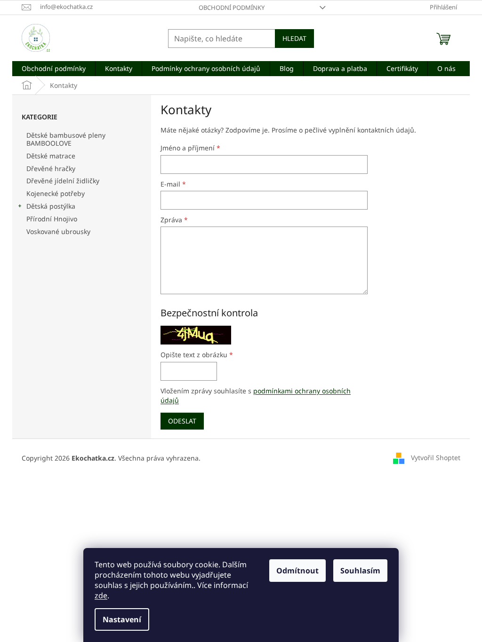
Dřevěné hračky (50, 168)
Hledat (294, 38)
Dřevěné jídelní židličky (62, 180)
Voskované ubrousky (58, 231)
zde (101, 595)
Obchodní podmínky (232, 7)
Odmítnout (297, 570)
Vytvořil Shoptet (435, 457)
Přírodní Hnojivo (51, 218)
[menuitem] (53, 68)
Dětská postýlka (50, 206)
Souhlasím (360, 570)
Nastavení (122, 619)
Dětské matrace (50, 155)
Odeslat (182, 420)
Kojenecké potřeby (55, 193)
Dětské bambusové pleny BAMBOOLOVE (65, 139)
